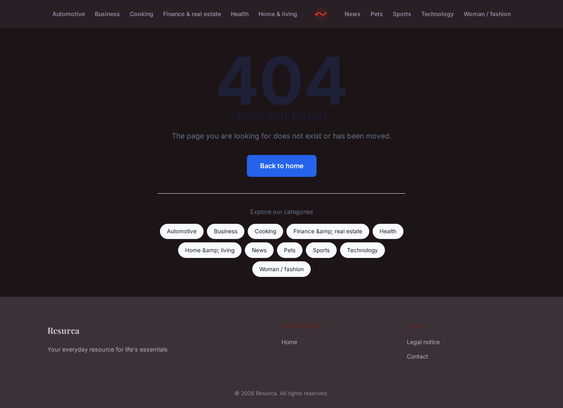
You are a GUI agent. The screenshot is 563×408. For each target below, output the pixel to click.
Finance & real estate (192, 13)
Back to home (281, 166)
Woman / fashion (487, 13)
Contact (417, 356)
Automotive (68, 13)
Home (289, 341)
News (353, 13)
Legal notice (423, 341)
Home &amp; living (210, 250)
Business (107, 13)
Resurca (63, 330)
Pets (377, 13)
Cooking (141, 13)
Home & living (277, 13)
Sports (402, 13)
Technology (437, 13)
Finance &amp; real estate (327, 231)
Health (240, 13)
